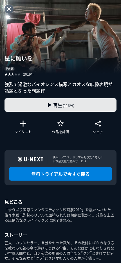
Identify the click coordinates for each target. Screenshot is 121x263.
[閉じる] (9, 9)
